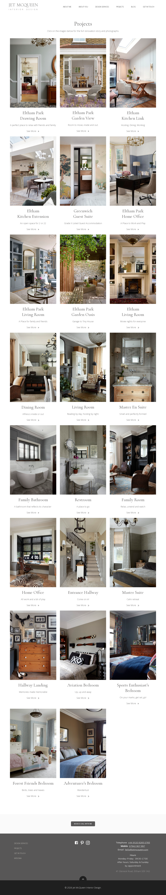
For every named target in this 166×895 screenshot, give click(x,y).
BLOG (133, 7)
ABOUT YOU (83, 7)
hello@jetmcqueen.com (136, 849)
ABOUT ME (67, 7)
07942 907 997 (137, 846)
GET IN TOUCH (148, 7)
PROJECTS (120, 7)
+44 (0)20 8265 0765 (139, 842)
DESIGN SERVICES (102, 7)
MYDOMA (18, 858)
